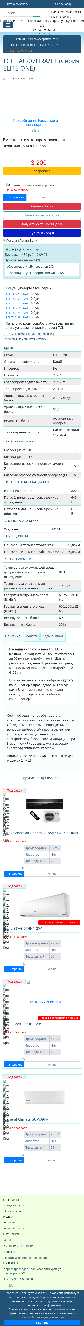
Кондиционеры (14, 1205)
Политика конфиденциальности (25, 1258)
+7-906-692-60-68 (44, 30)
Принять (42, 1323)
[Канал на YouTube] (11, 1285)
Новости (9, 1222)
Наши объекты (14, 1228)
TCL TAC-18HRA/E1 (18, 308)
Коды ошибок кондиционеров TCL (31, 333)
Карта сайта (12, 1252)
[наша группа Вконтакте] (6, 1285)
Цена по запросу (17, 190)
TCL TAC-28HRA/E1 (18, 317)
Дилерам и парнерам (18, 1246)
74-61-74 (44, 34)
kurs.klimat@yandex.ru (66, 12)
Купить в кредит (42, 233)
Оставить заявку (16, 4)
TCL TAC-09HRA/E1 (18, 299)
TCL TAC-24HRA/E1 (18, 313)
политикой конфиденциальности (41, 1317)
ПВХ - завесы (12, 1211)
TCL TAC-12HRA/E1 (18, 303)
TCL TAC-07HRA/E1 (18, 294)
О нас (8, 1240)
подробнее (42, 171)
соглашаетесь (62, 1309)
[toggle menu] (8, 25)
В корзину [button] (16, 197)
